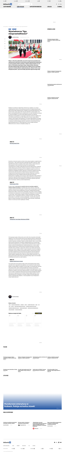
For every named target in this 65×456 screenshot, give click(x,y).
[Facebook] (55, 442)
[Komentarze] (4, 41)
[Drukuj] (4, 43)
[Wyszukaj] (30, 4)
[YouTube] (61, 442)
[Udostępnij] (4, 48)
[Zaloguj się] (56, 4)
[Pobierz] (4, 45)
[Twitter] (57, 442)
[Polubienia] (4, 38)
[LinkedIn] (59, 442)
